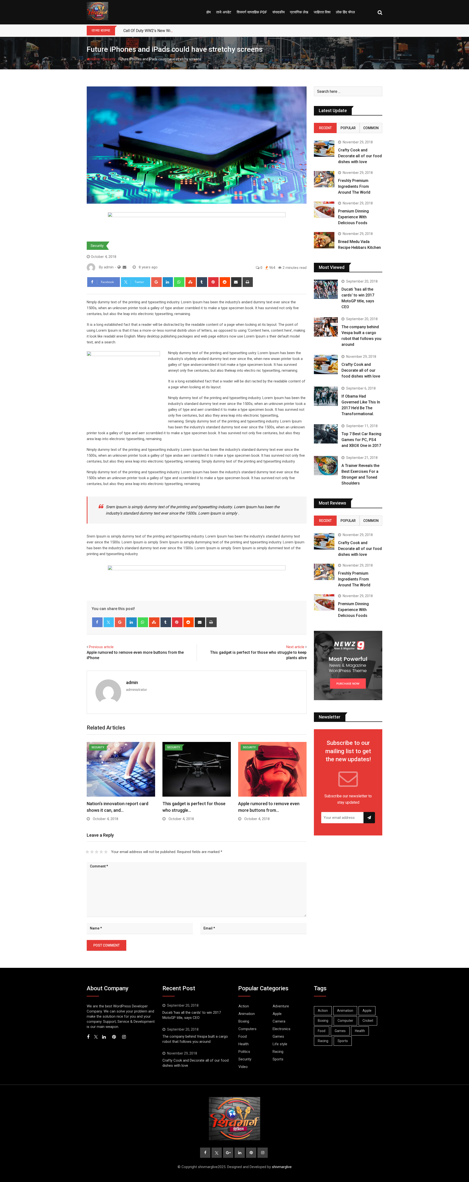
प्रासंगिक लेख (299, 12)
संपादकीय (278, 12)
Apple (277, 1014)
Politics (244, 1051)
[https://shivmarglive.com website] (119, 267)
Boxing (243, 1021)
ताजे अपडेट (223, 12)
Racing (278, 1051)
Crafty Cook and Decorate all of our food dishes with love (360, 156)
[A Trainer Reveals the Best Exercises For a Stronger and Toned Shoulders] (326, 465)
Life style (280, 1044)
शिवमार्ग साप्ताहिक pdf (252, 12)
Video (243, 1067)
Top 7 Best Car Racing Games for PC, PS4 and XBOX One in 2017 (361, 440)
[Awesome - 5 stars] (106, 852)
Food (242, 1036)
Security (109, 59)
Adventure (281, 1006)
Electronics (281, 1029)
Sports (278, 1059)
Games (278, 1036)
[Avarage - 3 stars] (96, 852)
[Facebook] (97, 622)
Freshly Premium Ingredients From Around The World (354, 186)
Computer (345, 1021)
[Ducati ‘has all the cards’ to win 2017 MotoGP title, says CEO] (326, 289)
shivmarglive (282, 1167)
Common (371, 128)
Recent (325, 128)
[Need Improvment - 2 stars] (92, 852)
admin (132, 682)
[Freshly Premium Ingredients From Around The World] (324, 179)
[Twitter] (109, 622)
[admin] (124, 267)
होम (208, 12)
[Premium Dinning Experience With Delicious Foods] (324, 209)
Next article (295, 647)
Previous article (101, 647)
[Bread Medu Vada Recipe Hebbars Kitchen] (324, 240)
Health (243, 1044)
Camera (279, 1021)
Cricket (367, 1021)
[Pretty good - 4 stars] (101, 852)
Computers (247, 1029)
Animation (246, 1014)
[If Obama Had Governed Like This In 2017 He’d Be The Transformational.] (326, 396)
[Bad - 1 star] (87, 852)
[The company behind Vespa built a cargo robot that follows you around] (326, 326)
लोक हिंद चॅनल (345, 12)
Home (95, 59)
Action (243, 1006)
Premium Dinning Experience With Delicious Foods (353, 217)
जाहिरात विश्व (322, 12)
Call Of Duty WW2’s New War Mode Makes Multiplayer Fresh (175, 30)
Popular (348, 128)
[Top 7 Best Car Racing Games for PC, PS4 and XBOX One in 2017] (326, 433)
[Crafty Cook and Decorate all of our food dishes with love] (324, 148)
